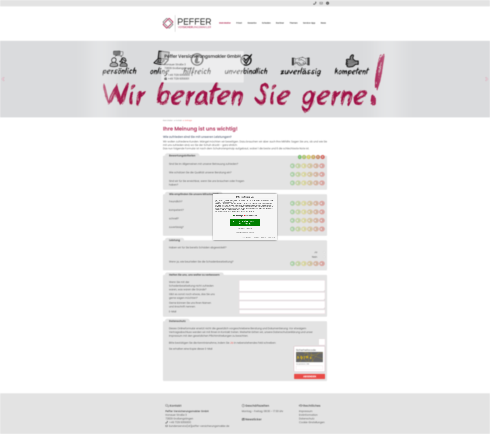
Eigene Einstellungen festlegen (245, 232)
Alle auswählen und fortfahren (245, 222)
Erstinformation (246, 237)
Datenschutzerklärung (259, 237)
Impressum (271, 237)
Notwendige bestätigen (245, 228)
